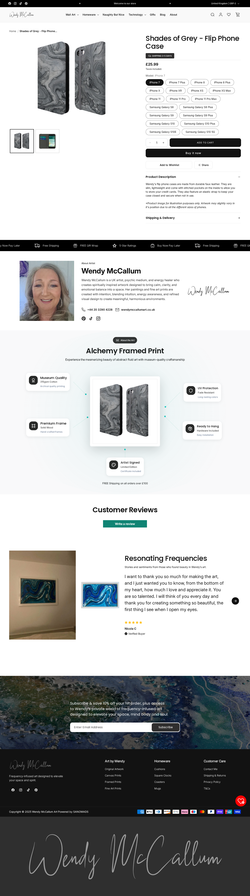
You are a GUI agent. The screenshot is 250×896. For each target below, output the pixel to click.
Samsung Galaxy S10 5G (200, 131)
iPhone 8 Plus (222, 82)
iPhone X (155, 90)
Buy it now (193, 153)
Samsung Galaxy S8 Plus (198, 107)
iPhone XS (197, 90)
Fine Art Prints (113, 788)
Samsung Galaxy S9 (162, 115)
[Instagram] (98, 318)
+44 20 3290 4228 (100, 309)
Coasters (159, 781)
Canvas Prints (113, 775)
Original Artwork (114, 769)
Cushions (159, 769)
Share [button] (205, 164)
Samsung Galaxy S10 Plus (199, 123)
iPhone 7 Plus (177, 82)
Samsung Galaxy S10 (162, 123)
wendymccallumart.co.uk (138, 309)
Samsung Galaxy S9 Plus (198, 115)
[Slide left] (14, 601)
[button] (72, 14)
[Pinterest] (83, 318)
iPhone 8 (199, 82)
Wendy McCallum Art (44, 811)
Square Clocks (162, 775)
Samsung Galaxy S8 (162, 107)
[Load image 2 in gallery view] (47, 141)
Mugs (157, 788)
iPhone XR (175, 90)
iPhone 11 (155, 98)
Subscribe (165, 727)
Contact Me (210, 769)
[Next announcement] (170, 3)
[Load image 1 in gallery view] (22, 141)
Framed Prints (113, 781)
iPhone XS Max (222, 90)
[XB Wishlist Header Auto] (229, 14)
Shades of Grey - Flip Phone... (38, 31)
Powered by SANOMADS (73, 811)
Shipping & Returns (215, 775)
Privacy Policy (212, 781)
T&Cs (207, 788)
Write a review (125, 524)
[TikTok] (91, 318)
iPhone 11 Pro (178, 98)
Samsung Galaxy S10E (163, 131)
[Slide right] (235, 601)
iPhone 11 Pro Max (206, 98)
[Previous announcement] (80, 3)
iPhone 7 (155, 82)
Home (12, 31)
